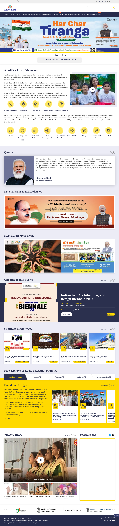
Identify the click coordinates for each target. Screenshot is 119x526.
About (6, 14)
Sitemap (6, 518)
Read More (66, 314)
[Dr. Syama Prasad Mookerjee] (59, 212)
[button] (115, 34)
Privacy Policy (38, 520)
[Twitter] (96, 2)
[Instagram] (105, 2)
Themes (11, 14)
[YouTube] (102, 2)
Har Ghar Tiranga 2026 (60, 14)
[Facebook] (99, 2)
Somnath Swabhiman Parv (44, 14)
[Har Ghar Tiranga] (59, 256)
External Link (59, 34)
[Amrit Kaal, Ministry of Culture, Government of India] (10, 8)
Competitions (72, 14)
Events (25, 14)
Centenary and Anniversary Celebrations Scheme (18, 520)
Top (117, 515)
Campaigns (31, 14)
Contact (45, 520)
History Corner (81, 14)
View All (103, 280)
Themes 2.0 (18, 14)
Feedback (13, 518)
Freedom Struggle (16, 385)
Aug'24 (55, 407)
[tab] (110, 435)
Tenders (28, 518)
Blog (88, 14)
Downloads (93, 14)
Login (99, 14)
